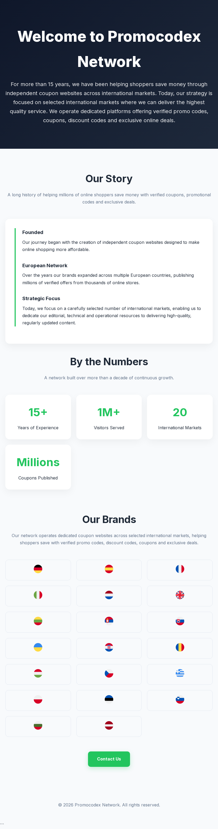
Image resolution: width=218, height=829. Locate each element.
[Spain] (109, 571)
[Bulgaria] (38, 728)
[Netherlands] (109, 597)
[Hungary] (38, 676)
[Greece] (180, 676)
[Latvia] (109, 728)
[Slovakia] (180, 623)
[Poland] (38, 702)
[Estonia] (109, 702)
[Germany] (38, 571)
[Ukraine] (38, 650)
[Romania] (180, 650)
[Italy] (38, 597)
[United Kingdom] (180, 597)
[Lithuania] (38, 623)
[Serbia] (109, 623)
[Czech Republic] (109, 676)
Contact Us (109, 759)
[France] (180, 571)
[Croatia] (109, 650)
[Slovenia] (180, 702)
